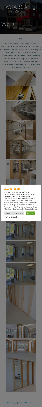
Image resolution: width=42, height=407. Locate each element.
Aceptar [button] (30, 213)
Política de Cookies (12, 217)
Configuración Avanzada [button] (14, 213)
